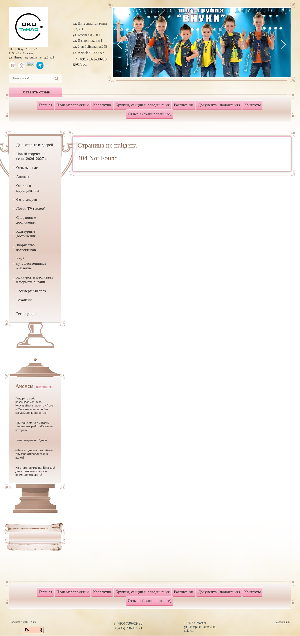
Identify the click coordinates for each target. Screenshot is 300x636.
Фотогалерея (26, 199)
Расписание (184, 105)
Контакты (252, 105)
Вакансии (24, 300)
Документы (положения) (219, 105)
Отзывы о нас (27, 168)
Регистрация (26, 314)
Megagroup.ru (282, 622)
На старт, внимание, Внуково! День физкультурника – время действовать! (35, 471)
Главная (45, 105)
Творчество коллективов (26, 247)
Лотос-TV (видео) (30, 208)
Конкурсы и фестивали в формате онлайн (34, 279)
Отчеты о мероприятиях (27, 188)
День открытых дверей (34, 145)
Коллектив (102, 105)
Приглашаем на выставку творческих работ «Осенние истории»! (33, 426)
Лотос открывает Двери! (31, 440)
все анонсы (44, 386)
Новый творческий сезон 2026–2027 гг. (32, 156)
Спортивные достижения (26, 219)
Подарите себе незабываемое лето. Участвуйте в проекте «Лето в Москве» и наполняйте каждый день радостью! (34, 405)
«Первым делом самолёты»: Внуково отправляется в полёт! (34, 454)
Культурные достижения (26, 233)
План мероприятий (72, 105)
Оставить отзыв (35, 91)
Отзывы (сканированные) (149, 114)
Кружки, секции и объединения (143, 105)
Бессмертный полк (31, 291)
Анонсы (22, 177)
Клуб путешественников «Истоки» (31, 263)
